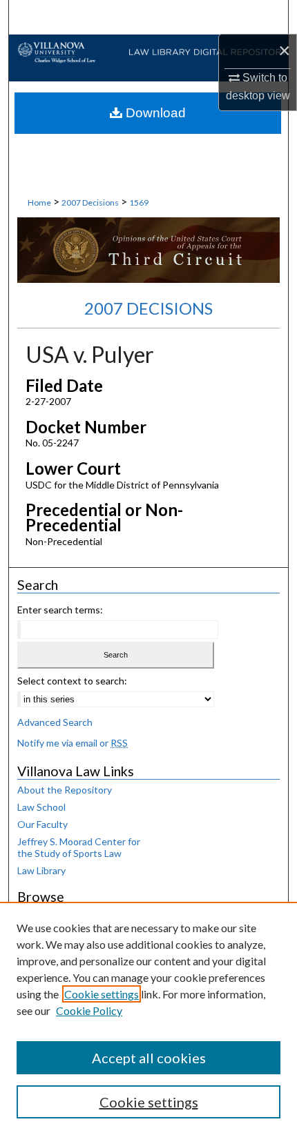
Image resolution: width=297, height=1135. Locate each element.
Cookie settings (101, 993)
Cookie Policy (89, 1010)
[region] (148, 1018)
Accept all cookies (149, 1057)
